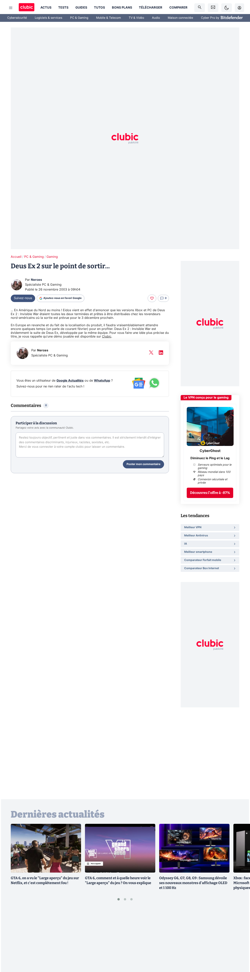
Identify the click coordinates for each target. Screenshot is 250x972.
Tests (63, 7)
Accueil (16, 256)
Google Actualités (70, 380)
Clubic (106, 336)
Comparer (178, 7)
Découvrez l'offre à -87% (210, 493)
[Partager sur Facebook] (240, 939)
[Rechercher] (199, 8)
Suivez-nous (23, 298)
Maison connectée (180, 17)
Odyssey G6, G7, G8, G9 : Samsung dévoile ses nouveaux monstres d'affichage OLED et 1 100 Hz (193, 883)
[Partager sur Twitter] (240, 952)
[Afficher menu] (11, 8)
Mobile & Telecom (108, 17)
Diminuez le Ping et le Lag (209, 458)
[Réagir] (152, 298)
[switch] (226, 7)
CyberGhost (210, 451)
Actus (45, 7)
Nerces (36, 279)
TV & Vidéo (136, 17)
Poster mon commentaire (143, 464)
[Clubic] (27, 7)
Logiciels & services (48, 17)
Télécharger (150, 7)
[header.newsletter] (213, 8)
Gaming (52, 256)
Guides (81, 7)
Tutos (99, 7)
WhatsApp (102, 380)
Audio (156, 17)
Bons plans (122, 7)
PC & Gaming (79, 17)
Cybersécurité (17, 17)
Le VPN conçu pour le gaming (206, 397)
